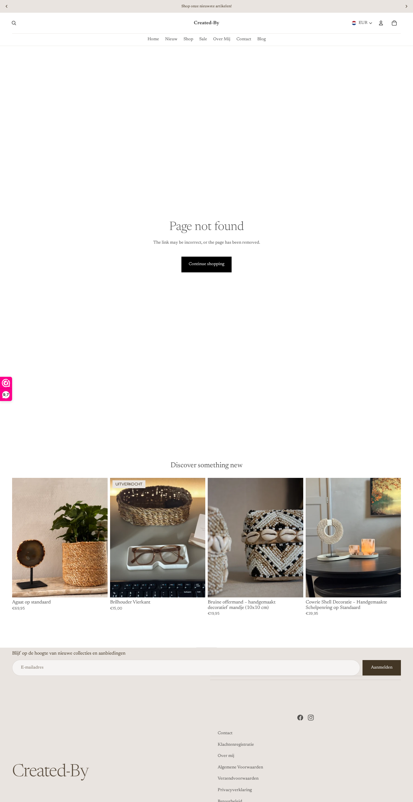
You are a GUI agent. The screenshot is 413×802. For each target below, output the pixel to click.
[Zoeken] (14, 23)
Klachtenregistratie (236, 745)
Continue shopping (206, 264)
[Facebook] (300, 717)
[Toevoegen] (98, 588)
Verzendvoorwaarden (238, 779)
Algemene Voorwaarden (240, 767)
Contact (225, 733)
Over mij (226, 756)
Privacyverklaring (235, 790)
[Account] (381, 23)
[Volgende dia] (98, 537)
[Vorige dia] (21, 537)
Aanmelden (381, 668)
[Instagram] (310, 717)
